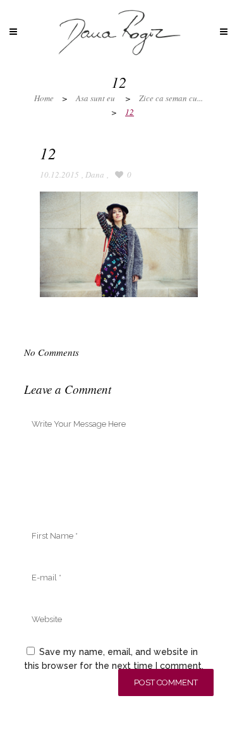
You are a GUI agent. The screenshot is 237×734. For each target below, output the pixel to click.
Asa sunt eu (95, 98)
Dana (94, 174)
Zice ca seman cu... (171, 98)
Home (44, 98)
